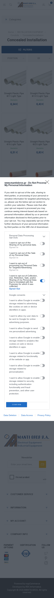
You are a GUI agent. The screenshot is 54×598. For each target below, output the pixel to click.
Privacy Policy (44, 415)
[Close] (48, 183)
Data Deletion (10, 415)
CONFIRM (16, 404)
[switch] (42, 243)
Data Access (27, 415)
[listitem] (27, 236)
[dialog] (27, 299)
